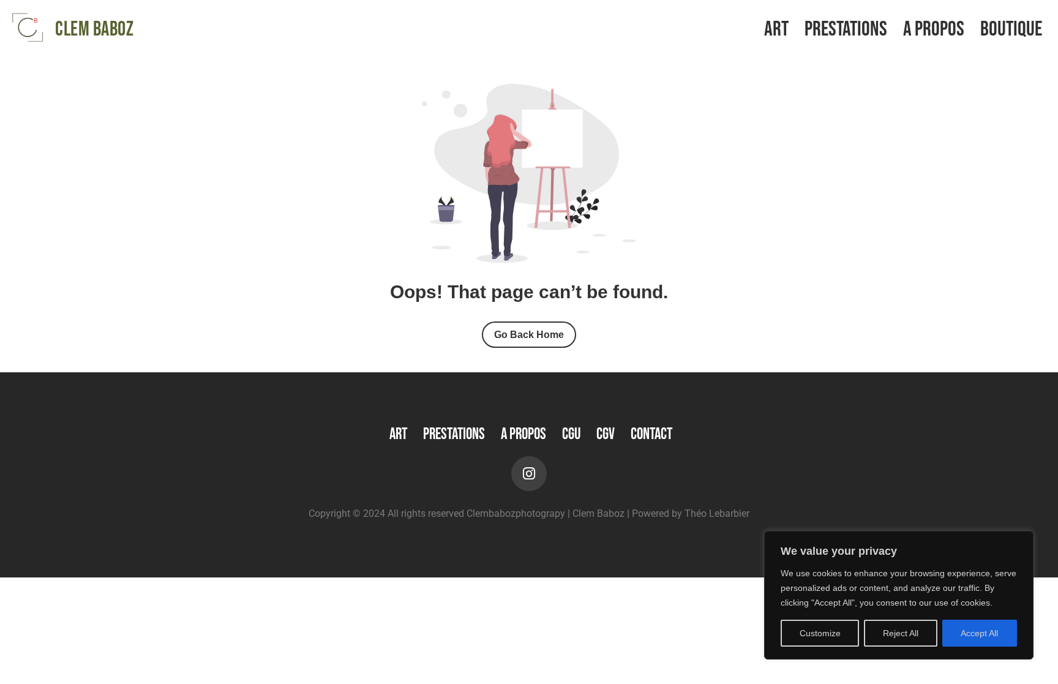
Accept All (979, 633)
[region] (899, 595)
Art (776, 29)
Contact (651, 434)
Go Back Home (529, 334)
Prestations (846, 29)
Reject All (900, 633)
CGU (571, 434)
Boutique (1011, 29)
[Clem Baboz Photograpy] (27, 27)
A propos (933, 29)
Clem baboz (94, 29)
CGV (605, 434)
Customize (820, 633)
